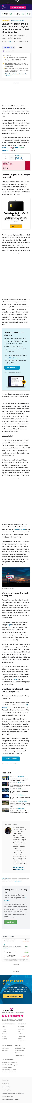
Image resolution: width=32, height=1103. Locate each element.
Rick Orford (21, 776)
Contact (4, 1036)
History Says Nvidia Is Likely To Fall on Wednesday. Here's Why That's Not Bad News (20, 805)
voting (15, 679)
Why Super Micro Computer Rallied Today (19, 792)
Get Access (5, 948)
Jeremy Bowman (22, 801)
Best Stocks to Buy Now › (18, 7)
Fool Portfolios (21, 1036)
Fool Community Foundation (9, 1069)
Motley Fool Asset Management (9, 1062)
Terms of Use (5, 1080)
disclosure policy (18, 881)
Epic (19, 1031)
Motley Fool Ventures (7, 1067)
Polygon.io (19, 1020)
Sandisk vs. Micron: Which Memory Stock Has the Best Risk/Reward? (19, 779)
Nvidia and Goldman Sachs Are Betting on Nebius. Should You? (20, 785)
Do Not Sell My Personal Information (10, 1099)
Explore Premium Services (17, 20)
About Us (4, 1026)
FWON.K (5, 150)
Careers (4, 1029)
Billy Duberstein (22, 789)
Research (4, 1031)
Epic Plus (20, 1033)
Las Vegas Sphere (19, 529)
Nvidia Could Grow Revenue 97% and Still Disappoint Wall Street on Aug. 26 (19, 811)
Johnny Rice (21, 808)
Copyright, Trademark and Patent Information (13, 1093)
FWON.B (16, 148)
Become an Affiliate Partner (8, 1072)
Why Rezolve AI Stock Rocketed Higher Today (20, 798)
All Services (21, 1026)
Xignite (13, 1020)
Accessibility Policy (6, 1090)
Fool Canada (5, 1050)
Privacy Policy (5, 1083)
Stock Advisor (21, 1029)
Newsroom (4, 1033)
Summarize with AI (9, 51)
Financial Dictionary (19, 1055)
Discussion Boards (19, 1050)
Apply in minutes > (16, 226)
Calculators (18, 1052)
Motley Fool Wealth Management (10, 1064)
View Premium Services (13, 996)
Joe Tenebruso (22, 795)
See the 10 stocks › (11, 758)
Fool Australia (5, 1048)
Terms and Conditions (7, 1096)
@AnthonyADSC (19, 869)
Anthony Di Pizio (8, 42)
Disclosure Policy (6, 1086)
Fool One (20, 1038)
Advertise (4, 1038)
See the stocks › (12, 367)
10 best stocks (13, 358)
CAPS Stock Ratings (20, 1048)
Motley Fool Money (22, 1041)
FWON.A (5, 148)
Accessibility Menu (16, 1)
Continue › (10, 922)
